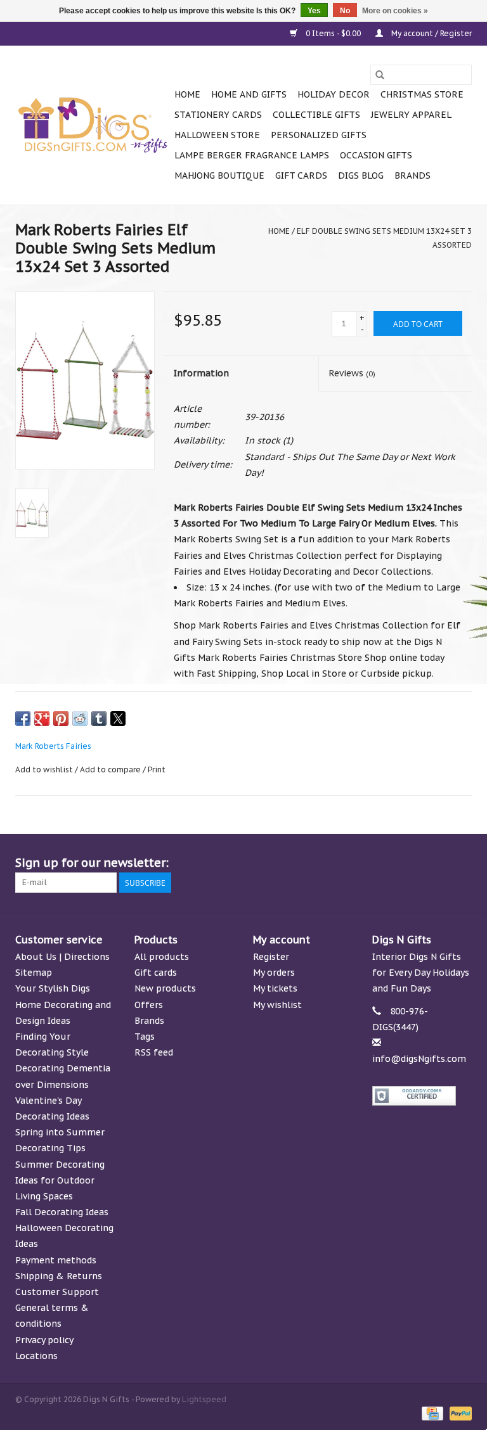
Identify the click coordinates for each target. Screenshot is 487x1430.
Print (157, 769)
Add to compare (111, 769)
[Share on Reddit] (80, 718)
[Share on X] (118, 718)
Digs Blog (361, 175)
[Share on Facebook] (22, 718)
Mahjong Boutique (219, 175)
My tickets (275, 988)
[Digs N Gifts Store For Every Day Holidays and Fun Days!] (93, 125)
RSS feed (153, 1052)
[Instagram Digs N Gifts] (461, 863)
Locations (36, 1356)
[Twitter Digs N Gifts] (347, 863)
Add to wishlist (45, 769)
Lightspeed (204, 1399)
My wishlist (277, 1005)
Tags (144, 1036)
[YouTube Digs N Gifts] (416, 863)
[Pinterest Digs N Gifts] (393, 863)
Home (187, 94)
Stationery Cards (218, 114)
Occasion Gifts (376, 155)
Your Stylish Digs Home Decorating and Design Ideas (63, 1004)
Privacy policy (44, 1340)
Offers (148, 1005)
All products (161, 956)
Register (271, 956)
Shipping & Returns (58, 1276)
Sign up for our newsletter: (92, 862)
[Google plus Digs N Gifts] (370, 863)
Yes (314, 10)
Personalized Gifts (319, 135)
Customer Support (57, 1292)
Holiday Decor (333, 94)
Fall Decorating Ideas (61, 1212)
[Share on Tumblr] (99, 718)
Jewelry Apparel (411, 114)
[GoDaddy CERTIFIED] (422, 1096)
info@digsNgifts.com (419, 1058)
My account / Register (430, 33)
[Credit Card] (431, 1412)
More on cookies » (395, 10)
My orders (274, 972)
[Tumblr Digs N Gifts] (439, 863)
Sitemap (33, 972)
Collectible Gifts (316, 114)
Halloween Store (217, 135)
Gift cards (301, 175)
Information (201, 373)
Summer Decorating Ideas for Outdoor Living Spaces (60, 1180)
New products (165, 988)
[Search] (379, 75)
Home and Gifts (249, 94)
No (345, 10)
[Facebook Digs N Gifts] (325, 863)
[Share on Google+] (41, 718)
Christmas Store (422, 94)
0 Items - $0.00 (333, 33)
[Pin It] (60, 718)
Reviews (351, 373)
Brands (412, 175)
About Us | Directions (62, 956)
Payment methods (55, 1260)
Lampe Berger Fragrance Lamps (251, 155)
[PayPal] (458, 1412)
